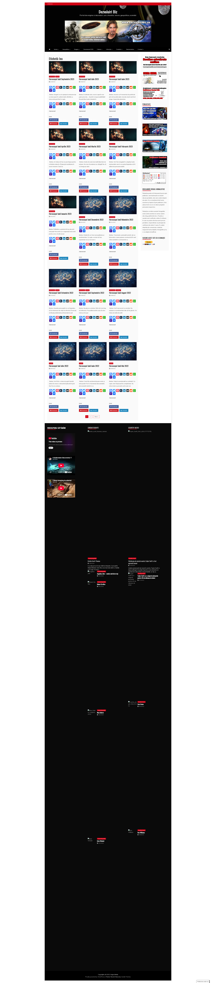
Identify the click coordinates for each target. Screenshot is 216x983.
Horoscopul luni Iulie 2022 (58, 365)
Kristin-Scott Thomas (94, 561)
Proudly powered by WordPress (95, 977)
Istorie (56, 49)
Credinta (118, 49)
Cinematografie (93, 427)
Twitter (64, 120)
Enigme (76, 49)
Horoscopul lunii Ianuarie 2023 (60, 213)
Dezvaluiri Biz (108, 11)
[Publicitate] (155, 119)
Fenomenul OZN (88, 49)
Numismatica (130, 49)
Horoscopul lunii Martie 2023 (90, 146)
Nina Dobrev (100, 713)
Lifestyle (108, 49)
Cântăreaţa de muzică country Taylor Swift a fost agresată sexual (142, 562)
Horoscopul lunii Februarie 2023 (121, 146)
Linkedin (64, 123)
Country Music (133, 427)
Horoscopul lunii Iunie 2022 (89, 365)
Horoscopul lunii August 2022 (120, 292)
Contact (140, 49)
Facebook (54, 120)
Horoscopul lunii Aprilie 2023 (59, 146)
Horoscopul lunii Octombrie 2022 (61, 292)
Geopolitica (66, 49)
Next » (96, 416)
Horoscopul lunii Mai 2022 (118, 365)
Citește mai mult (52, 111)
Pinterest (54, 123)
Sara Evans (141, 704)
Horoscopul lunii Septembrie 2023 (61, 79)
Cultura (99, 49)
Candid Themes (126, 977)
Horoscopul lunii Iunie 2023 (119, 79)
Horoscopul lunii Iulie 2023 (89, 79)
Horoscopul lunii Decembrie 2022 (91, 219)
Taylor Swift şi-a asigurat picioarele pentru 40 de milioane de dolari (148, 577)
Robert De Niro (101, 584)
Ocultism (118, 290)
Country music (132, 558)
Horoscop (52, 76)
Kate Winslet (100, 841)
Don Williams (141, 832)
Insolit (57, 76)
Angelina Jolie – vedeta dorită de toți (107, 574)
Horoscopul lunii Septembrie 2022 (91, 292)
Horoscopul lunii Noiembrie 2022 (121, 219)
